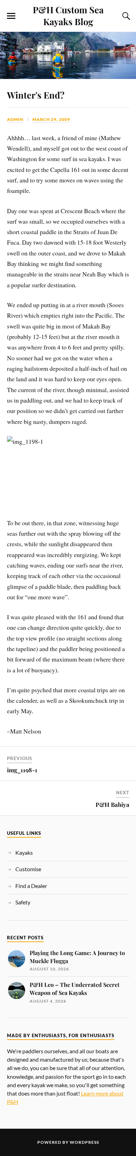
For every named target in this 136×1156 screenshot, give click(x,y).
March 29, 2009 (51, 119)
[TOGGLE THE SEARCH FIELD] (125, 16)
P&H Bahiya (112, 804)
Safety (22, 902)
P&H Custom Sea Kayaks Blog (68, 15)
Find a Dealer (31, 885)
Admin (15, 119)
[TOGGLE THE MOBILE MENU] (11, 16)
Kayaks (24, 852)
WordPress (84, 1142)
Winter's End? (36, 95)
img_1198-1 (22, 770)
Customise (28, 869)
